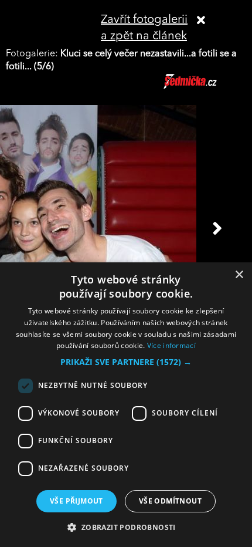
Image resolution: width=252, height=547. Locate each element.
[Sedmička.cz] (205, 87)
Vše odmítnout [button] (170, 501)
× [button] (238, 275)
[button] (126, 362)
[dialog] (126, 404)
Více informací (171, 345)
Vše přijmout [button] (76, 501)
